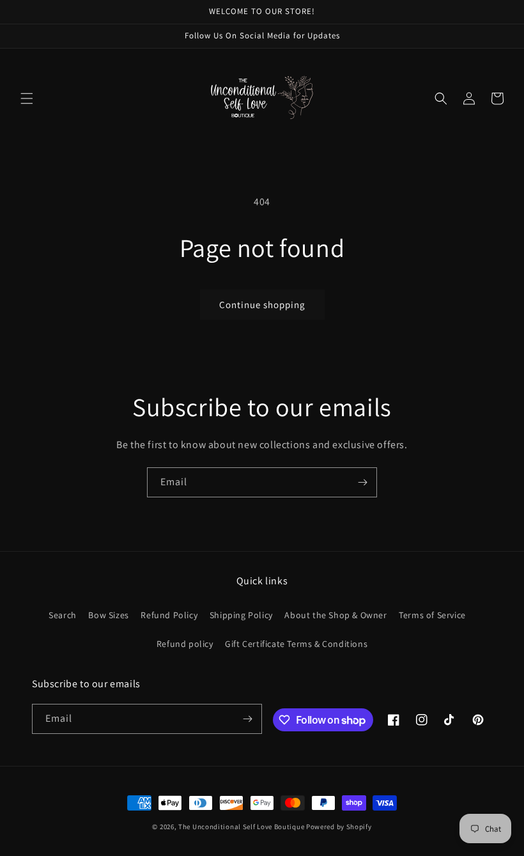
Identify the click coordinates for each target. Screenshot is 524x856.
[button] (27, 98)
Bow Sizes (108, 615)
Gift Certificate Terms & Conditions (296, 644)
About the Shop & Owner (335, 615)
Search (63, 615)
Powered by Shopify (339, 826)
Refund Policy (169, 615)
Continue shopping (262, 305)
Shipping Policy (241, 615)
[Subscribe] (362, 482)
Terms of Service (432, 615)
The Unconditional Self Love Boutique (241, 826)
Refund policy (185, 644)
